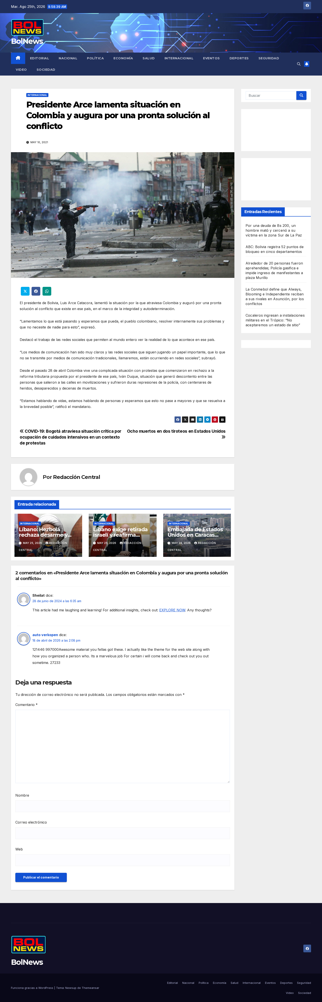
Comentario (26, 704)
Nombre (22, 795)
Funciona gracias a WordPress (32, 988)
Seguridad (268, 58)
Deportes (239, 58)
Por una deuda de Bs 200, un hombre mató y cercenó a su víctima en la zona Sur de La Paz (274, 230)
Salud (149, 58)
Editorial (39, 58)
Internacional (179, 58)
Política (95, 58)
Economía (123, 58)
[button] (299, 64)
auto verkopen (45, 635)
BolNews (27, 41)
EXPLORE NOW (172, 610)
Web (19, 849)
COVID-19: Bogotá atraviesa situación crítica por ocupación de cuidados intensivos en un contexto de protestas (70, 437)
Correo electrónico (31, 822)
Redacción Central (76, 477)
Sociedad (46, 70)
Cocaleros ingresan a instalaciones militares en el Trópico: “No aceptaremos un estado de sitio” (275, 320)
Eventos (211, 58)
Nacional (68, 58)
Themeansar (90, 988)
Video (21, 70)
